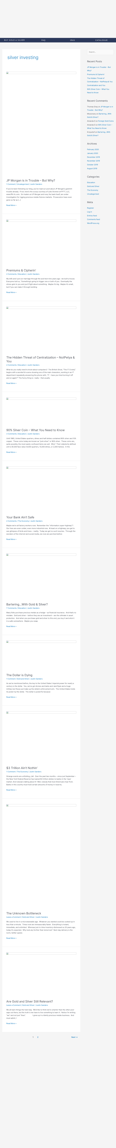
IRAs (72, 40)
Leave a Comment (13, 917)
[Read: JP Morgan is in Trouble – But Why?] (41, 124)
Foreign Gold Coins (106, 121)
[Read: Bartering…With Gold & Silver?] (41, 577)
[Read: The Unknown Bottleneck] (41, 856)
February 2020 (93, 149)
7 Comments (11, 608)
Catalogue (101, 40)
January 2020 (92, 153)
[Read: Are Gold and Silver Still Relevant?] (41, 974)
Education (22, 274)
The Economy (23, 521)
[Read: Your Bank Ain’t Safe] (41, 489)
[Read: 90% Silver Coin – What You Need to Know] (41, 411)
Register (90, 208)
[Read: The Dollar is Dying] (41, 655)
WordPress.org (93, 223)
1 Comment (10, 184)
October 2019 (92, 165)
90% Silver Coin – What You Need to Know (35, 430)
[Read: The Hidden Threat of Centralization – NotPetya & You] (41, 330)
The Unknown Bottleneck (23, 913)
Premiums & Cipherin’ (21, 270)
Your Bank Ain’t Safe (20, 517)
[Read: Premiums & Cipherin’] (41, 243)
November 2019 (93, 161)
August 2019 (92, 168)
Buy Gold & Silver (14, 40)
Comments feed (93, 219)
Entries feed (92, 216)
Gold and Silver (23, 679)
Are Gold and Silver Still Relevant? (29, 1001)
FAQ (43, 40)
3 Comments (11, 434)
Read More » (11, 205)
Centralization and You (96, 85)
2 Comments (11, 274)
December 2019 (93, 157)
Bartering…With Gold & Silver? (27, 604)
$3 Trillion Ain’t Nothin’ (21, 768)
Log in (89, 212)
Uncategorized (23, 184)
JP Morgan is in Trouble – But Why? (30, 180)
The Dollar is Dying (19, 675)
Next (74, 1037)
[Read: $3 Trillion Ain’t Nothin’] (41, 737)
